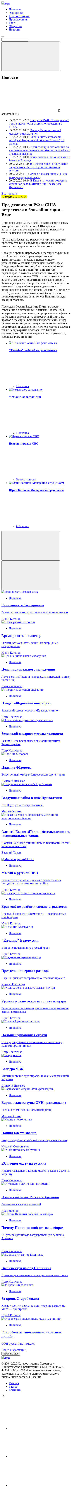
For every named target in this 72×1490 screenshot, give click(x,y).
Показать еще (10, 1353)
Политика (15, 9)
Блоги (12, 22)
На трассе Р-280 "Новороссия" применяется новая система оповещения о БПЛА (39, 123)
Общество (15, 26)
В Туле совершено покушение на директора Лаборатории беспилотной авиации (38, 167)
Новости (14, 29)
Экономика (16, 12)
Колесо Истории (19, 16)
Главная (14, 1383)
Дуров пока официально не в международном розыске (38, 175)
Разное (13, 1386)
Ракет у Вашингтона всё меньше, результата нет (35, 132)
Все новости (9, 193)
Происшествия (18, 19)
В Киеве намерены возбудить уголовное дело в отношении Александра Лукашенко (38, 184)
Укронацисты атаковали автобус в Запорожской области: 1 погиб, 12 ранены (36, 140)
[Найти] (30, 56)
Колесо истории (26, 479)
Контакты (15, 1390)
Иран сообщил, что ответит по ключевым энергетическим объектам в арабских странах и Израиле (39, 150)
